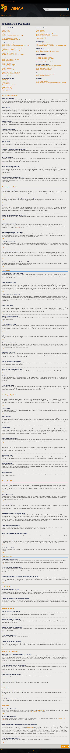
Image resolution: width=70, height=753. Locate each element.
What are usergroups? (40, 31)
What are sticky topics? (6, 87)
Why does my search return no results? (44, 57)
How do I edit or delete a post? (8, 60)
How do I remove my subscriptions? (43, 69)
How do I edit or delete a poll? (8, 65)
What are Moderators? (40, 30)
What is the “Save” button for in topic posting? (11, 72)
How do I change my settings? (8, 44)
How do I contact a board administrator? (44, 83)
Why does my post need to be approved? (10, 73)
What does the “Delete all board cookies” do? (11, 39)
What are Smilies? (5, 82)
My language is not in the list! (8, 49)
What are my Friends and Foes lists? (43, 49)
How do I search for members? (42, 59)
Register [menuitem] (63, 15)
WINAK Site (2, 1)
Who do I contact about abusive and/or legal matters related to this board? (51, 82)
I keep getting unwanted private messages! (44, 44)
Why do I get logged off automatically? (9, 38)
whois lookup (30, 727)
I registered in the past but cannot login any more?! (12, 35)
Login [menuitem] (68, 15)
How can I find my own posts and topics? (44, 61)
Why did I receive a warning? (8, 69)
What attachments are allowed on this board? (45, 74)
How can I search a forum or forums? (43, 55)
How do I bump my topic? (7, 75)
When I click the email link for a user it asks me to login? (13, 54)
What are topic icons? (6, 90)
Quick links (4, 15)
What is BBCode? (5, 79)
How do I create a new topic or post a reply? (11, 59)
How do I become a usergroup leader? (44, 34)
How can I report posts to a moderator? (10, 71)
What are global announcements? (9, 84)
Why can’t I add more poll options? (9, 64)
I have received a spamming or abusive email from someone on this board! (51, 45)
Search (67, 9)
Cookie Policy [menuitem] (37, 750)
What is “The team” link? (41, 38)
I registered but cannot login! (7, 33)
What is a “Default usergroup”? (42, 36)
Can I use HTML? (5, 80)
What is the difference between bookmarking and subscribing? (48, 65)
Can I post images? (6, 83)
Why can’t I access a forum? (8, 67)
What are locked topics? (7, 88)
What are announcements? (7, 86)
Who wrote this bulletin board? (42, 79)
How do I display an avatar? (7, 52)
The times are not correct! (7, 46)
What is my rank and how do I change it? (10, 53)
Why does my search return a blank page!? (45, 58)
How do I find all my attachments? (43, 75)
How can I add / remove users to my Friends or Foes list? (48, 51)
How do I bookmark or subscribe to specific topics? (46, 66)
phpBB (17, 227)
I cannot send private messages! (42, 42)
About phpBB (34, 711)
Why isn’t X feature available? (42, 81)
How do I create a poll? (6, 63)
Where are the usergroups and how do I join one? (46, 33)
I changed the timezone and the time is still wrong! (12, 48)
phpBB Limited (40, 710)
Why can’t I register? (6, 31)
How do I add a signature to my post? (9, 61)
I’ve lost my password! (6, 36)
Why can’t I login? (5, 34)
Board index (5, 19)
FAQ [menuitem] (10, 15)
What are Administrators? (41, 29)
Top (3, 104)
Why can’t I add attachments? (8, 68)
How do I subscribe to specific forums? (44, 68)
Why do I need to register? (7, 29)
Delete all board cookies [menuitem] (53, 750)
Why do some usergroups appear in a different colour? (47, 35)
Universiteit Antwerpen (10, 1)
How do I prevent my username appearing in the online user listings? (16, 45)
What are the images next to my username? (11, 50)
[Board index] (14, 8)
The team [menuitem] (44, 750)
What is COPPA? (5, 30)
